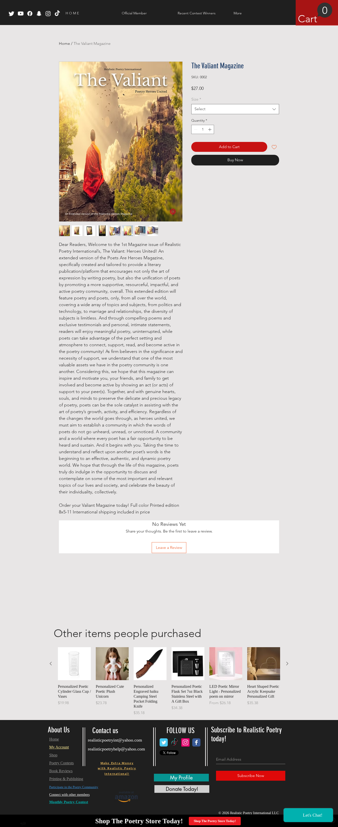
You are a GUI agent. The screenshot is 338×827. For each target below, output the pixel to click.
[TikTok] (57, 13)
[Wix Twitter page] (164, 742)
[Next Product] (287, 664)
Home (64, 43)
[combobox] (235, 109)
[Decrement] (195, 129)
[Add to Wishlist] (274, 147)
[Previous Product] (51, 664)
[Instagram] (48, 13)
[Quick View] (74, 663)
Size (196, 99)
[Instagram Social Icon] (185, 742)
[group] (169, 681)
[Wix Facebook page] (196, 742)
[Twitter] (11, 13)
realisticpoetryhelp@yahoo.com (116, 749)
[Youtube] (20, 13)
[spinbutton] (202, 129)
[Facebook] (29, 13)
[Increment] (210, 129)
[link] (315, 13)
